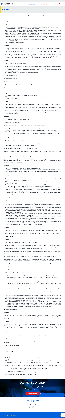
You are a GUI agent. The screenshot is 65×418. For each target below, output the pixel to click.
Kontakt (54, 4)
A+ (63, 1)
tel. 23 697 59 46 (32, 407)
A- (61, 1)
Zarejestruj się (32, 393)
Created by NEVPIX (60, 415)
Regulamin (44, 4)
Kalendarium (32, 4)
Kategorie (20, 4)
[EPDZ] (7, 4)
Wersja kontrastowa (56, 0)
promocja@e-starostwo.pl (32, 409)
